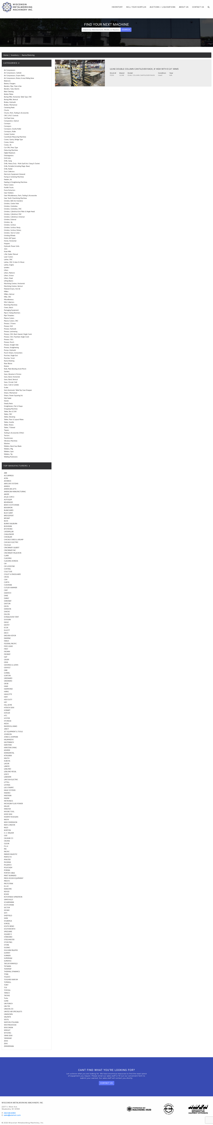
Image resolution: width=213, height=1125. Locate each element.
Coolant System (9, 134)
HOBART (7, 710)
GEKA (6, 662)
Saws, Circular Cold (10, 382)
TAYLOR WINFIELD (11, 963)
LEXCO (6, 774)
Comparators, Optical (11, 121)
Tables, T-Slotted (9, 427)
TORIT (6, 985)
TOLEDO (7, 977)
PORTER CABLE (9, 873)
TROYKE (7, 995)
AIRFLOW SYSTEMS (11, 484)
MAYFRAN (7, 795)
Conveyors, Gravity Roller (12, 129)
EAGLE (6, 622)
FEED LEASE (8, 646)
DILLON (7, 614)
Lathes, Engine (9, 265)
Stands (6, 401)
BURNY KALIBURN (10, 524)
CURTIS (6, 582)
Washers (7, 443)
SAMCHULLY (8, 899)
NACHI (6, 819)
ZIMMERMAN (9, 1046)
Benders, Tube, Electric (11, 89)
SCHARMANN (9, 902)
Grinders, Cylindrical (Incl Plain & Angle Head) (19, 211)
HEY (5, 702)
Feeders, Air (8, 179)
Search (126, 30)
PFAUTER (7, 859)
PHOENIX (7, 862)
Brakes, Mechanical (10, 105)
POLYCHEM (8, 867)
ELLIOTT (7, 630)
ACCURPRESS (9, 476)
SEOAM (6, 910)
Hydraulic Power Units (11, 246)
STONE (6, 945)
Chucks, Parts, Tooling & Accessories (16, 113)
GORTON (7, 675)
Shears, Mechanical (10, 393)
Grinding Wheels (9, 235)
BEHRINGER (8, 502)
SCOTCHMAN (9, 905)
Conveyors (7, 126)
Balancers (7, 81)
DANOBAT (7, 601)
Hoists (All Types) (10, 238)
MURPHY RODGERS (11, 817)
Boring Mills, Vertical (11, 99)
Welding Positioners (11, 457)
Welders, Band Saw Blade (12, 446)
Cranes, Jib (7, 145)
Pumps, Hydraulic (10, 350)
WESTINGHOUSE (10, 1025)
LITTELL (6, 782)
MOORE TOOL (9, 811)
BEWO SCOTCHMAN (11, 505)
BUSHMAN (8, 526)
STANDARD (8, 937)
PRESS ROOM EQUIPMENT (13, 878)
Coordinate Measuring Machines (15, 137)
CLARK (6, 556)
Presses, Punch (9, 342)
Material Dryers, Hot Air (12, 289)
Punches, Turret (9, 358)
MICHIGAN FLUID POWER (13, 803)
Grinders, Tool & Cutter (12, 233)
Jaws (5, 249)
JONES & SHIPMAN (11, 737)
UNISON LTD (8, 1009)
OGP (5, 835)
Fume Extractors (9, 190)
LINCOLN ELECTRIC (11, 779)
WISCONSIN (8, 1027)
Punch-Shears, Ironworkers (13, 353)
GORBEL (7, 673)
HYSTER (7, 718)
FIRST (6, 649)
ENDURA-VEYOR (10, 635)
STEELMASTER (9, 939)
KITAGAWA (8, 755)
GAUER (6, 659)
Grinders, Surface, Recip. (12, 227)
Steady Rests (8, 403)
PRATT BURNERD (10, 875)
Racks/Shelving (9, 361)
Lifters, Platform (9, 273)
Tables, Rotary (8, 425)
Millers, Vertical (9, 294)
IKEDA (6, 723)
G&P (5, 657)
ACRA (6, 478)
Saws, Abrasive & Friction (12, 374)
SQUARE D (8, 934)
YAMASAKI (8, 1038)
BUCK (6, 521)
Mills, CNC (7, 297)
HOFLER (7, 713)
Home (5, 55)
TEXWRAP (7, 969)
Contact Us (198, 7)
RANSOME (8, 889)
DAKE (6, 595)
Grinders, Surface (10, 225)
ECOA (6, 627)
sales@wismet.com (12, 1115)
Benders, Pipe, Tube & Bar (13, 86)
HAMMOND (8, 689)
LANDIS (7, 766)
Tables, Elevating (9, 417)
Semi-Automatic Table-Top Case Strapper (18, 390)
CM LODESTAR (9, 566)
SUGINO (7, 947)
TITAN (6, 974)
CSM (5, 579)
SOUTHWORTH (9, 929)
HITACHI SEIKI (9, 707)
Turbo (6, 998)
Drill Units (7, 158)
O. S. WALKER (9, 833)
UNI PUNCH (8, 1003)
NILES (6, 827)
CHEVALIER (8, 537)
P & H (6, 846)
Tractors (6, 435)
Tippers (6, 430)
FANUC (6, 641)
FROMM (7, 651)
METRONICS (8, 801)
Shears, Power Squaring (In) (13, 395)
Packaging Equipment (11, 310)
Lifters (6, 270)
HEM (6, 697)
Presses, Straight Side (11, 345)
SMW (6, 918)
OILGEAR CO (8, 838)
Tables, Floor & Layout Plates (14, 419)
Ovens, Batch (8, 307)
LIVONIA (7, 785)
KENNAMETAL (9, 753)
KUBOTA (7, 761)
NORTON (7, 830)
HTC (5, 715)
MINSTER (7, 809)
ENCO (6, 633)
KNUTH (6, 758)
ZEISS (6, 1041)
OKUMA (7, 841)
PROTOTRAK (8, 883)
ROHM (6, 894)
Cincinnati (7, 545)
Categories (10, 63)
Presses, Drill (8, 326)
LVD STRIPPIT (9, 787)
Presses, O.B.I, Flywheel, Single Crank (16, 337)
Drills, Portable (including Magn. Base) (17, 166)
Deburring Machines (11, 150)
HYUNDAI (7, 721)
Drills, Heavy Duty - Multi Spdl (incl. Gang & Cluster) (22, 163)
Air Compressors (9, 70)
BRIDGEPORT (9, 516)
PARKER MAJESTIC (10, 854)
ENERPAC (7, 638)
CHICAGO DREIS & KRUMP (13, 540)
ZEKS (6, 1043)
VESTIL (6, 1019)
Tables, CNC (8, 414)
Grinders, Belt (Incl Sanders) (13, 201)
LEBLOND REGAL (10, 771)
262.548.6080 (10, 1113)
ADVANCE (7, 481)
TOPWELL (7, 982)
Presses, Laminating (10, 331)
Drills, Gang (8, 161)
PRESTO (7, 881)
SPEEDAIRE (8, 931)
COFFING (7, 569)
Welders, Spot (9, 451)
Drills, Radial (8, 169)
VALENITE (7, 1017)
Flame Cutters (9, 185)
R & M (6, 886)
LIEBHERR (7, 777)
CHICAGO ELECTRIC (11, 542)
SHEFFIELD (8, 915)
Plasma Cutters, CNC (11, 321)
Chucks (6, 110)
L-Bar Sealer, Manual (11, 254)
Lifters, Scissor (9, 275)
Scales (6, 387)
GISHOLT (7, 667)
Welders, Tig (8, 454)
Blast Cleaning (9, 91)
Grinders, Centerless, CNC (13, 209)
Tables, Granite (9, 422)
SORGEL (7, 923)
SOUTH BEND (9, 926)
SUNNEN (7, 955)
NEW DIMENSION (10, 822)
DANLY (6, 598)
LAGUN (6, 763)
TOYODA (7, 990)
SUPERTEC (8, 961)
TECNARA (7, 966)
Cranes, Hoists (9, 142)
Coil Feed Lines (9, 118)
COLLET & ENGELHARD (12, 574)
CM (5, 563)
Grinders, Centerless (11, 206)
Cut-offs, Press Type (11, 147)
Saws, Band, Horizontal (12, 377)
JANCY (6, 729)
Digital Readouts (9, 153)
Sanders (6, 371)
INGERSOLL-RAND (10, 726)
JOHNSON (8, 734)
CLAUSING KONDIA (11, 561)
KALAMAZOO (9, 739)
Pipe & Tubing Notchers (12, 313)
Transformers (8, 438)
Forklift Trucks (9, 187)
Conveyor (7, 123)
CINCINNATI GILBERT (11, 548)
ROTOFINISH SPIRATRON (13, 897)
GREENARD (8, 678)
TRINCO (7, 993)
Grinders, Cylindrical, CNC (13, 214)
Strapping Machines (11, 409)
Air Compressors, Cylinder (13, 73)
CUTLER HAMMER (10, 587)
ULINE (6, 1001)
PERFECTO (8, 857)
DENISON (7, 609)
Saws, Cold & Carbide (11, 385)
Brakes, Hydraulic (10, 102)
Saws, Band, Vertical (11, 379)
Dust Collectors (9, 171)
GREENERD (8, 681)
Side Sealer (7, 398)
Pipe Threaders (9, 315)
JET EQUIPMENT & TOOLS (13, 731)
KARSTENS (8, 745)
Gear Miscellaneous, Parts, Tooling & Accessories (20, 195)
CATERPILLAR (9, 532)
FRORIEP (7, 654)
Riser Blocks (8, 363)
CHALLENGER (9, 534)
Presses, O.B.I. (8, 339)
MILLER (6, 806)
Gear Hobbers (9, 193)
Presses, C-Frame (10, 323)
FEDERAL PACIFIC (10, 643)
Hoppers (7, 243)
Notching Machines (10, 305)
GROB (6, 683)
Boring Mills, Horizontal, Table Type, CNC (18, 97)
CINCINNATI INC (10, 550)
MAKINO (7, 793)
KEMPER (7, 750)
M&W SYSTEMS (10, 790)
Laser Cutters (8, 257)
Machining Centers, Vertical (13, 286)
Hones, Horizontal (10, 241)
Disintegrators (9, 155)
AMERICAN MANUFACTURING (15, 492)
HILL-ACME (8, 705)
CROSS (6, 577)
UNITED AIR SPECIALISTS (13, 1011)
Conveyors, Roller (10, 131)
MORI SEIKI (8, 814)
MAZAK (6, 798)
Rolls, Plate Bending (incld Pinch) (15, 369)
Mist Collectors (9, 302)
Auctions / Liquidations (163, 7)
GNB (5, 670)
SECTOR (7, 907)
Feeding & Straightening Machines (15, 182)
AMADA (7, 486)
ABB (5, 473)
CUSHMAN (8, 585)
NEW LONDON (9, 825)
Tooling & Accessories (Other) (14, 433)
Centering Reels (9, 107)
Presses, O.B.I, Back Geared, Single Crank (18, 334)
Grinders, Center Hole (11, 203)
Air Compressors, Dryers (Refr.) (14, 75)
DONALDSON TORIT (11, 617)
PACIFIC (7, 851)
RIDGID (6, 891)
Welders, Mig (8, 449)
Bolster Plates (8, 94)
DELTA (6, 606)
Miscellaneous (9, 299)
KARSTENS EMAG (10, 747)
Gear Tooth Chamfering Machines (15, 198)
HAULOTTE (8, 694)
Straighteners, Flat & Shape (13, 406)
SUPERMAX (8, 958)
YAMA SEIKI (8, 1035)
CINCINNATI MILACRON (12, 553)
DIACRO (7, 611)
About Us (184, 7)
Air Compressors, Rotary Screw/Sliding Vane (19, 78)
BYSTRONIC (8, 529)
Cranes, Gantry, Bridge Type (13, 139)
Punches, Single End (11, 355)
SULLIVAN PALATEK (11, 950)
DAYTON (7, 603)
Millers (6, 291)
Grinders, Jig (8, 222)
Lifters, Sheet (8, 278)
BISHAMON (8, 508)
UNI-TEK (7, 1006)
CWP (6, 590)
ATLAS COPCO (9, 497)
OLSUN (6, 843)
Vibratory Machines (10, 441)
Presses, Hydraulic (10, 329)
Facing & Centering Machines (14, 177)
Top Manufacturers (15, 466)
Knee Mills (7, 251)
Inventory (117, 7)
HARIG (6, 691)
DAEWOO (7, 593)
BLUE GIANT (8, 513)
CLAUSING (8, 558)
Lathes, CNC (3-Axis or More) (14, 262)
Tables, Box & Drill (10, 411)
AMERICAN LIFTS (10, 489)
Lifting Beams (8, 281)
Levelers (6, 267)
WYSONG (7, 1033)
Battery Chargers (9, 83)
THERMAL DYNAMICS (12, 971)
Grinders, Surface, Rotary (12, 230)
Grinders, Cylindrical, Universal (14, 217)
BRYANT (7, 518)
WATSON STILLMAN (11, 1022)
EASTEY (7, 625)
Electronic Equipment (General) (14, 174)
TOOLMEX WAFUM (11, 979)
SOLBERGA (8, 921)
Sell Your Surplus (136, 7)
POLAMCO (8, 865)
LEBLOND (7, 769)
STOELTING (8, 942)
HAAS (6, 686)
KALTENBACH (9, 742)
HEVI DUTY (8, 699)
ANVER (6, 494)
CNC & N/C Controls (11, 115)
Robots (6, 366)
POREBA (7, 870)
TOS (5, 987)
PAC (5, 849)
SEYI (5, 913)
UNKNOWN (8, 1014)
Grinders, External (10, 219)
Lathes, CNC (8, 259)
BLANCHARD (8, 510)
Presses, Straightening (11, 347)
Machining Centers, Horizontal (14, 283)
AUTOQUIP (8, 500)
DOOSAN (7, 619)
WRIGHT (7, 1030)
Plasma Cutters (9, 318)
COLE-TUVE (8, 571)
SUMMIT (7, 953)
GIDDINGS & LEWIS (11, 665)
